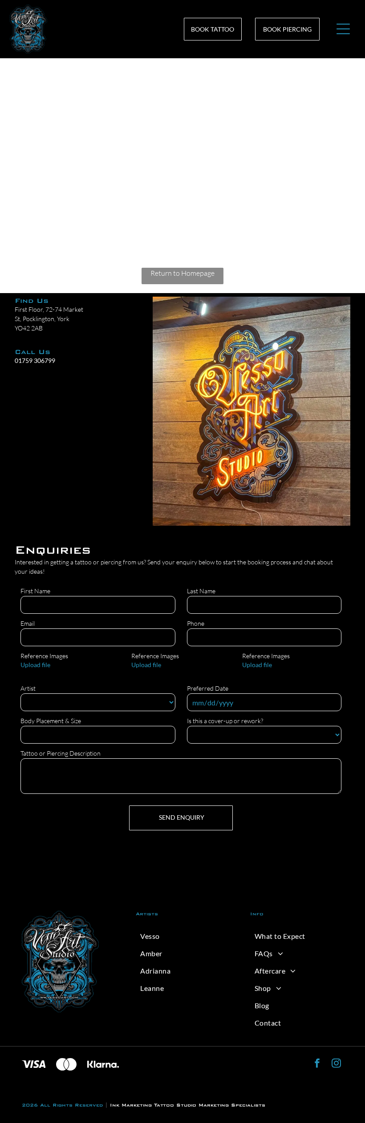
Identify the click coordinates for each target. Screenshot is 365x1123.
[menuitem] (182, 936)
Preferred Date (207, 688)
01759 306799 (35, 360)
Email (27, 623)
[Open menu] (343, 29)
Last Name (201, 591)
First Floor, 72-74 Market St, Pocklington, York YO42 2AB (49, 319)
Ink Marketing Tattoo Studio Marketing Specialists (187, 1105)
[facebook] (317, 1064)
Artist (28, 688)
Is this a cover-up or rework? (225, 721)
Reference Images (44, 656)
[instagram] (336, 1064)
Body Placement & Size (50, 721)
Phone (195, 623)
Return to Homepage (182, 273)
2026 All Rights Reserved (62, 1105)
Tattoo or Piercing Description (60, 753)
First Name (35, 591)
